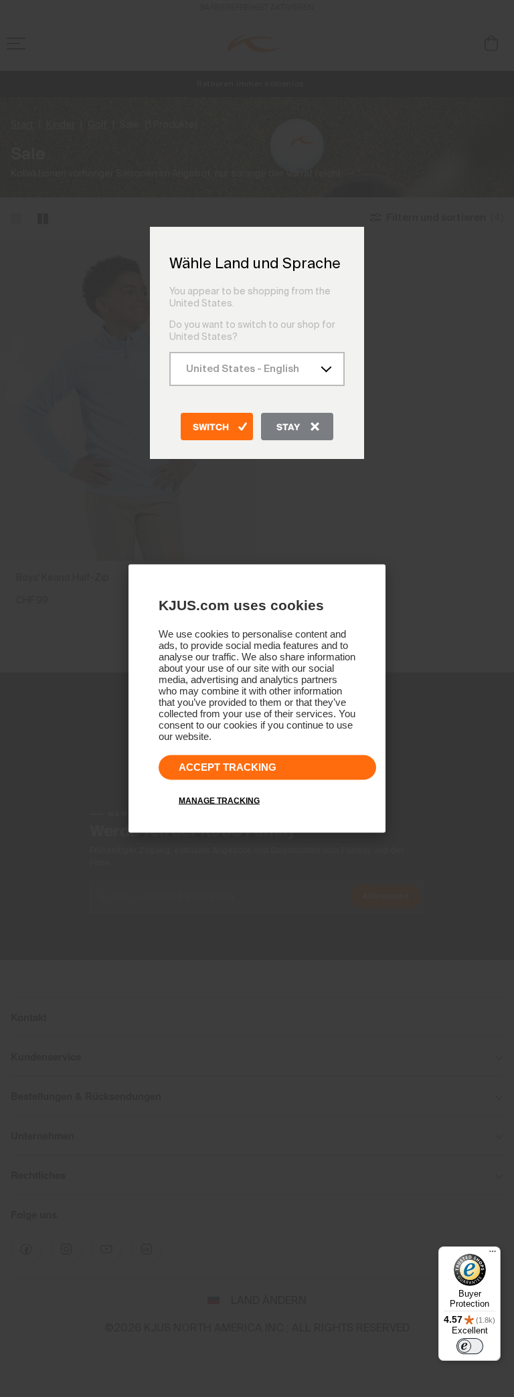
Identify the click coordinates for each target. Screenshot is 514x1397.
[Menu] (493, 1254)
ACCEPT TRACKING (227, 767)
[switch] (469, 1346)
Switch (211, 427)
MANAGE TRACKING (219, 801)
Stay (288, 427)
